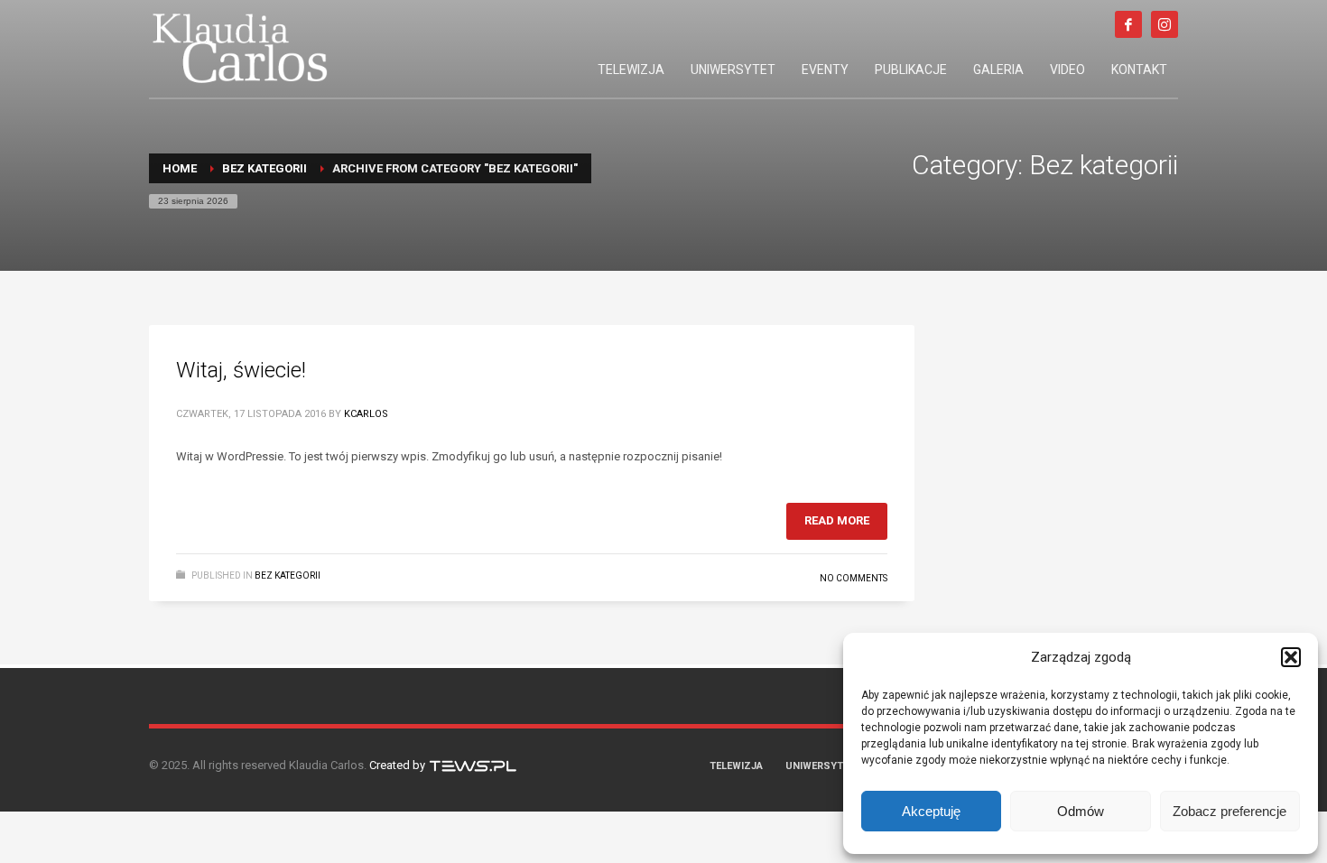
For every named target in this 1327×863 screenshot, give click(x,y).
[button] (1291, 657)
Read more (836, 520)
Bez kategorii (287, 575)
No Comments (853, 578)
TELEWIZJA (736, 766)
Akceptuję (931, 811)
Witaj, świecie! (241, 370)
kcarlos (366, 414)
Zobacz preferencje (1229, 811)
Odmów (1080, 811)
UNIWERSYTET (820, 766)
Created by (398, 765)
